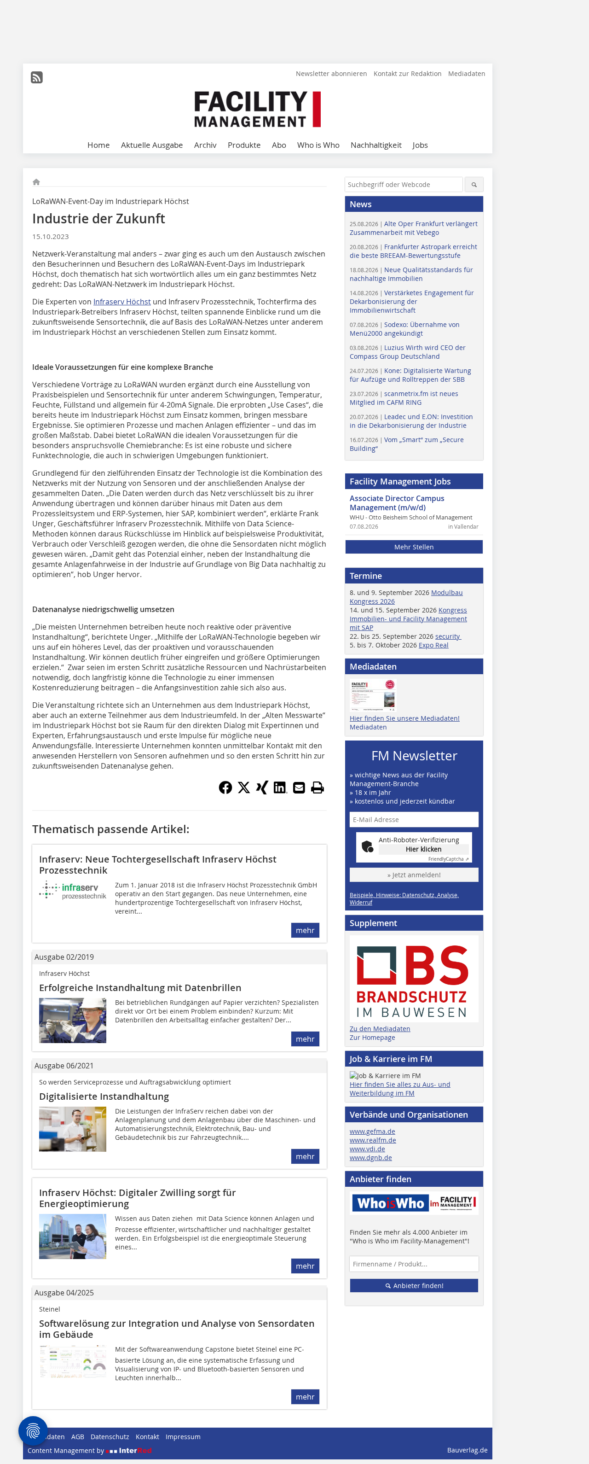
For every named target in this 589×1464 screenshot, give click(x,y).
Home (98, 145)
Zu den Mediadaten (380, 1028)
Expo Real (434, 645)
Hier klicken (424, 849)
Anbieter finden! (418, 1285)
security (448, 636)
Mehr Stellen (414, 546)
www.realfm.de (373, 1140)
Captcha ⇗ (448, 859)
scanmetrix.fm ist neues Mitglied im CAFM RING (404, 398)
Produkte (244, 145)
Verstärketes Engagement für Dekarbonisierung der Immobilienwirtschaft (412, 301)
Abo (279, 145)
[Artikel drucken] (317, 787)
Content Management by (67, 1450)
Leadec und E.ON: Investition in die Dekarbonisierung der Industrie (411, 421)
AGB (77, 1436)
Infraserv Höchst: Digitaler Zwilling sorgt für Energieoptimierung (137, 1198)
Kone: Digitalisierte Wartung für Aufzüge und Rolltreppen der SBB (410, 375)
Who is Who (318, 145)
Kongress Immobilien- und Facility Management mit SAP (408, 619)
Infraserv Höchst (122, 302)
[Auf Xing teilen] (262, 791)
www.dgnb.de (371, 1157)
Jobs (420, 145)
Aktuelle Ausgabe (152, 145)
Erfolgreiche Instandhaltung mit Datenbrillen (140, 987)
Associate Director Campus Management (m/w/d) (397, 503)
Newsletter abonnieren (331, 73)
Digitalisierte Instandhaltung (104, 1096)
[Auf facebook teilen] (225, 791)
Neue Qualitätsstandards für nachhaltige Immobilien (411, 274)
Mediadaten (466, 73)
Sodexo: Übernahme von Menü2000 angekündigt (405, 329)
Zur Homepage (372, 1037)
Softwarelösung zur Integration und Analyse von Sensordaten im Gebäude (177, 1329)
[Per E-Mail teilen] (299, 787)
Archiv (205, 145)
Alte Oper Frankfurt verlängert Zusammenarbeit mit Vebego (414, 228)
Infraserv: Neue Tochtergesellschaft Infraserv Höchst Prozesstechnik (158, 864)
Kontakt (147, 1436)
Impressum (183, 1436)
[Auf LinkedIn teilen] (280, 791)
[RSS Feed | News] (37, 77)
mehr (305, 930)
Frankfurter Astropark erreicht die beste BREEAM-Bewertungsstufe (413, 251)
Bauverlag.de (467, 1450)
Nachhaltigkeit (376, 145)
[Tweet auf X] (244, 791)
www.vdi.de (367, 1148)
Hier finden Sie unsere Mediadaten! (405, 718)
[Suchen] (474, 184)
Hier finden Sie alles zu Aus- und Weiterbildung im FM (400, 1088)
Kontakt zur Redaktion (408, 73)
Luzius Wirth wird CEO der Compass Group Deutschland (408, 352)
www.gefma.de (372, 1131)
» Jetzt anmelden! (414, 874)
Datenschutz (110, 1436)
